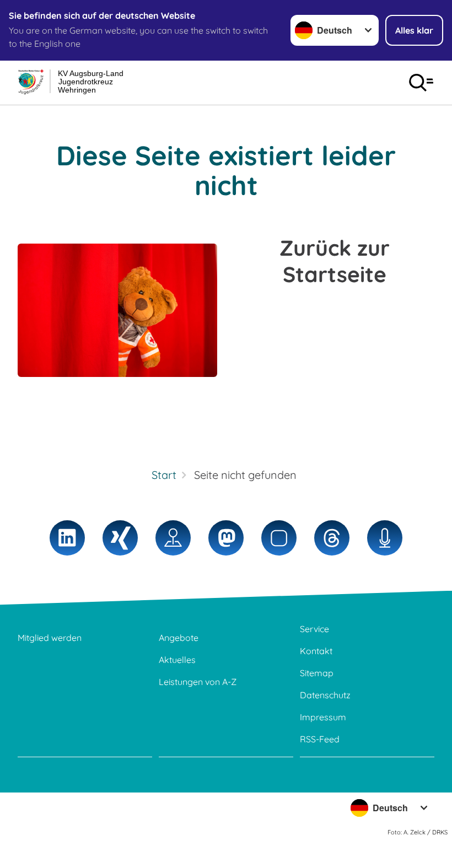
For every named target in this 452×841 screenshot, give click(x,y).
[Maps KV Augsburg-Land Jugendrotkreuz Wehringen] (173, 538)
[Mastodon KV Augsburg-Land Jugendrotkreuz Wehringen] (226, 538)
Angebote (178, 637)
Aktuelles (177, 659)
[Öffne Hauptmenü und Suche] (421, 82)
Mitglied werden (50, 637)
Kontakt (316, 650)
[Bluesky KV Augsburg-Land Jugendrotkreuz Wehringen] (279, 538)
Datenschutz (325, 694)
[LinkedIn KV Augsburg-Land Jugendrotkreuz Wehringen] (67, 538)
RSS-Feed (320, 739)
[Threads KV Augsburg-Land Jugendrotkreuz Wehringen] (331, 538)
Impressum (323, 717)
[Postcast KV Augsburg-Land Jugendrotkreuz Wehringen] (384, 538)
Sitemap (316, 672)
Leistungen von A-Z (197, 681)
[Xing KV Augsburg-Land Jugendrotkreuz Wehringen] (120, 538)
